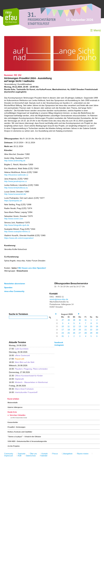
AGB (19, 456)
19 (74, 330)
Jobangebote (67, 454)
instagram (59, 345)
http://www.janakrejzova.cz (15, 181)
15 (91, 326)
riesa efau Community (14, 291)
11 (69, 326)
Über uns (33, 454)
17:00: (18, 349)
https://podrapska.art (13, 200)
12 (74, 326)
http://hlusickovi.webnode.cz (16, 175)
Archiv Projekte (14, 446)
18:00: (21, 362)
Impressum (8, 456)
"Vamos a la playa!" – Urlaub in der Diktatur (24, 437)
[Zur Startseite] (11, 25)
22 (91, 330)
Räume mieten (82, 454)
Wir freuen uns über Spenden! (32, 268)
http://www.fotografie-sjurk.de (16, 225)
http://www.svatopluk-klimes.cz (17, 231)
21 (85, 330)
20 (80, 330)
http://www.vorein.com (13, 219)
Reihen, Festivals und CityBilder (20, 432)
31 (86, 320)
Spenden (8, 287)
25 (69, 333)
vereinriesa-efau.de (59, 299)
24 (63, 333)
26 (74, 333)
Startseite (21, 454)
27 (63, 320)
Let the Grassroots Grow (18, 417)
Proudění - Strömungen (16, 427)
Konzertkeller (13, 422)
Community (8, 454)
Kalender (43, 456)
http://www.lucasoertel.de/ (15, 194)
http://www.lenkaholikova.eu (16, 188)
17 (63, 330)
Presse (55, 454)
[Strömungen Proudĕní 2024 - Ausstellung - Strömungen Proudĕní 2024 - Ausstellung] (27, 70)
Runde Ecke (12, 412)
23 (97, 330)
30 (80, 320)
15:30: (26, 376)
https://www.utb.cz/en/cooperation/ (19, 238)
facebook (58, 342)
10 (63, 326)
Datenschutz (31, 456)
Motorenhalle (13, 403)
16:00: (19, 355)
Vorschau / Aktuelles (17, 415)
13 (80, 326)
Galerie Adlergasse (15, 407)
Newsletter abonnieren (14, 283)
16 (97, 326)
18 (69, 330)
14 (85, 326)
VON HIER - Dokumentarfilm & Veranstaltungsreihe (27, 441)
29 (74, 320)
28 (69, 320)
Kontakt (45, 454)
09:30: (21, 389)
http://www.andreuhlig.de (14, 160)
